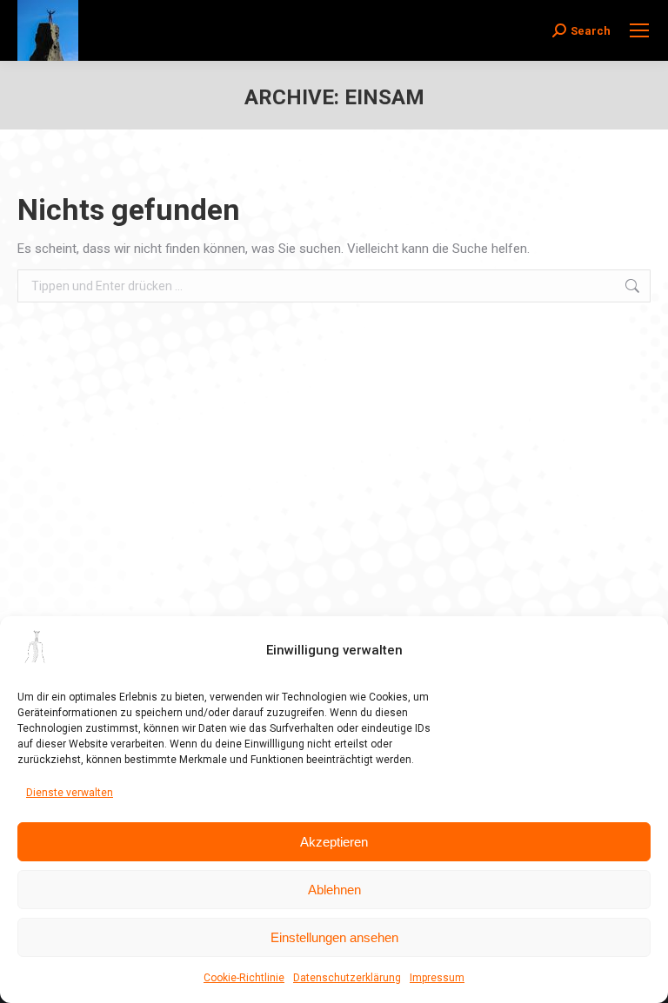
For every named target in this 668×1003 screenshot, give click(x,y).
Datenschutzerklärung (347, 978)
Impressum (437, 978)
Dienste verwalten (69, 793)
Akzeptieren (334, 841)
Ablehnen (334, 889)
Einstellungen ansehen (334, 937)
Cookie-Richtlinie (244, 978)
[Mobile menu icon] (639, 30)
